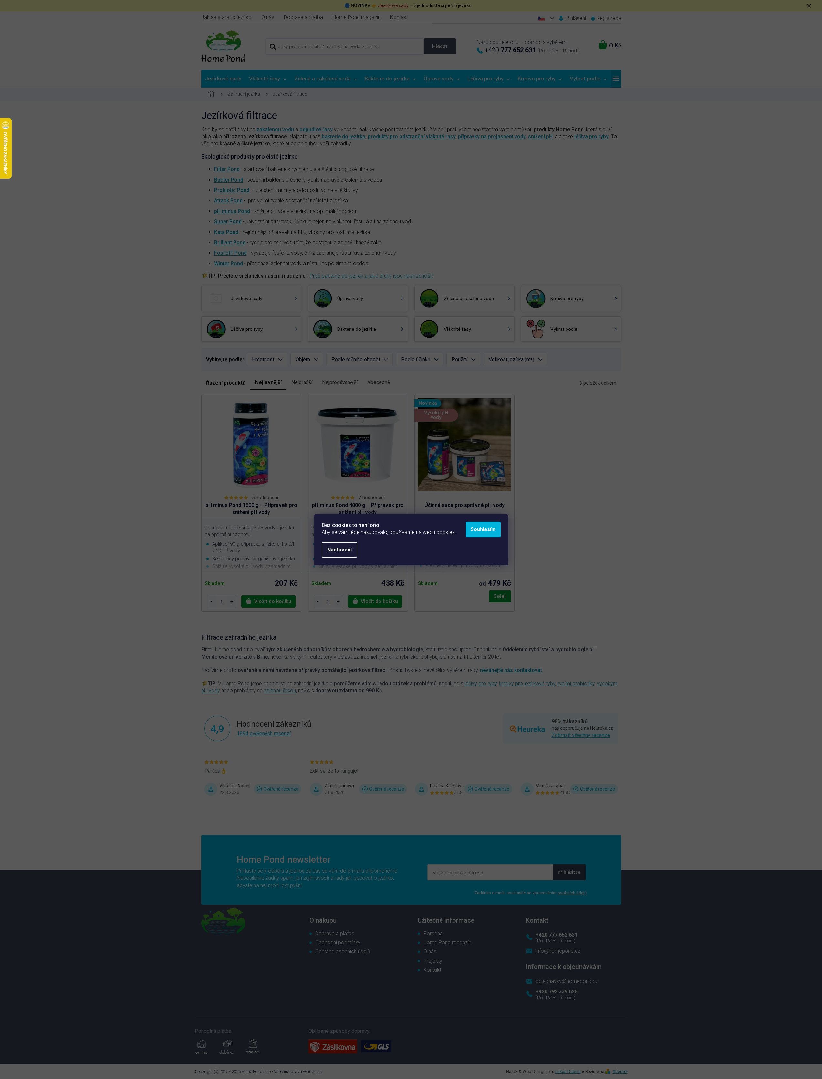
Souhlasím (483, 529)
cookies (445, 532)
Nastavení (339, 550)
